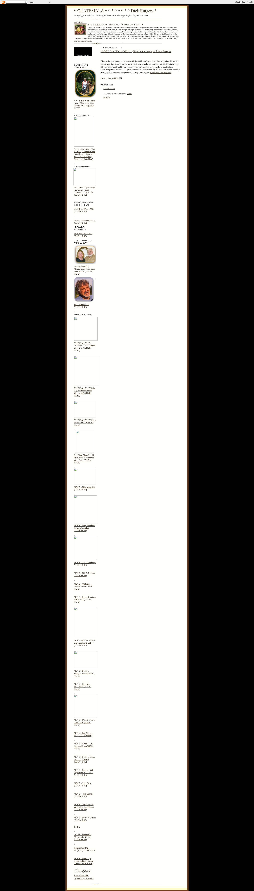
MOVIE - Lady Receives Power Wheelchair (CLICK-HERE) (84, 528)
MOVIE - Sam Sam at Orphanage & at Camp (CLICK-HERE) (83, 772)
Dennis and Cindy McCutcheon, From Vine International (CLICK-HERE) (84, 270)
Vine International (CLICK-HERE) (81, 306)
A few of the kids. (81, 875)
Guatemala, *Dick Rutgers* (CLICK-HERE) (84, 849)
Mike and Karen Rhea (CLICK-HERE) (83, 235)
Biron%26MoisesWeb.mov (160, 72)
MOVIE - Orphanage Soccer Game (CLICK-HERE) (83, 586)
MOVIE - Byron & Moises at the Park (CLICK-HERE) (85, 599)
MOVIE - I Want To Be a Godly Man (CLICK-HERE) (84, 722)
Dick (98, 25)
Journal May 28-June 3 (83, 879)
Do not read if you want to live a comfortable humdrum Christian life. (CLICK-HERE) (85, 191)
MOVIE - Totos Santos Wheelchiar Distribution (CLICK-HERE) (84, 807)
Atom (129, 93)
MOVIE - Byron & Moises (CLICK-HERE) (85, 819)
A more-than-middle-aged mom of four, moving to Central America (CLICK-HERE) (84, 104)
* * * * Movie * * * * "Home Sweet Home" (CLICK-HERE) (85, 422)
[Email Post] (120, 78)
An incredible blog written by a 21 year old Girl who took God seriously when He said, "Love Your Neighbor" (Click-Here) (84, 154)
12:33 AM (115, 78)
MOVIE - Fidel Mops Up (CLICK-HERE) (84, 488)
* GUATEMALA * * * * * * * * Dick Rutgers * (115, 10)
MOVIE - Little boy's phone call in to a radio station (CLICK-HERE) (83, 861)
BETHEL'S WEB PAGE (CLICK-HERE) (84, 210)
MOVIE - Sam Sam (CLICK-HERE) (82, 784)
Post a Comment (109, 89)
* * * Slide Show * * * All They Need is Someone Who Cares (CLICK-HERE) (84, 459)
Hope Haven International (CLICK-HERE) (85, 221)
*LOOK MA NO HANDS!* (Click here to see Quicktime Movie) (136, 51)
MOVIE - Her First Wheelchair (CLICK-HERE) (82, 686)
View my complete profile (83, 41)
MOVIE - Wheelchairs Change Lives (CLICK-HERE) (83, 746)
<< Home (106, 97)
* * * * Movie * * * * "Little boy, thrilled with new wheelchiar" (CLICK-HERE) (84, 392)
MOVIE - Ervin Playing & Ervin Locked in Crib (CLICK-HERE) (84, 643)
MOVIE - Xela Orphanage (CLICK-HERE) (85, 564)
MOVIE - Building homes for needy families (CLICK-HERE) (84, 759)
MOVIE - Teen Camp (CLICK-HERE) (83, 795)
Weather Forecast (83, 55)
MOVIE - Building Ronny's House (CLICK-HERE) (84, 673)
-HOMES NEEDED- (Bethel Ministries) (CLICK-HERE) (82, 837)
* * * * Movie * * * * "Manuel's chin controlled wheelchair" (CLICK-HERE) (84, 347)
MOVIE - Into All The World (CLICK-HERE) (83, 734)
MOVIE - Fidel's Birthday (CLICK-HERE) (84, 574)
